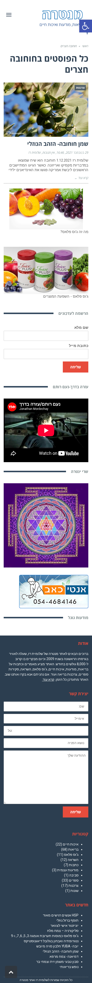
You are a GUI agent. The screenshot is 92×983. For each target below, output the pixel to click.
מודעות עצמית (68, 870)
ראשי (85, 46)
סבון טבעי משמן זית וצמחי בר (57, 962)
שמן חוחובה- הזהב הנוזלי (57, 144)
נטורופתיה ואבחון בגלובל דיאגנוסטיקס (51, 941)
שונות (74, 891)
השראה (73, 860)
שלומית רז (34, 152)
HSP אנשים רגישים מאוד (61, 915)
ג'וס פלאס (71, 855)
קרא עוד (48, 679)
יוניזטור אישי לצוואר (65, 926)
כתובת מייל (78, 346)
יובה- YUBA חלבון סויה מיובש (57, 946)
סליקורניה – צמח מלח (63, 931)
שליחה (75, 366)
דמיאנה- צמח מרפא (64, 956)
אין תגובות (48, 152)
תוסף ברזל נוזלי (67, 920)
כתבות (74, 865)
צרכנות (73, 885)
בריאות (73, 849)
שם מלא (81, 328)
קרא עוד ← (81, 178)
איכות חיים (71, 844)
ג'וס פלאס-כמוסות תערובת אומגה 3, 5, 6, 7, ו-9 (45, 936)
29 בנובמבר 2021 (77, 152)
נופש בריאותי (69, 967)
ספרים (74, 880)
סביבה (74, 875)
